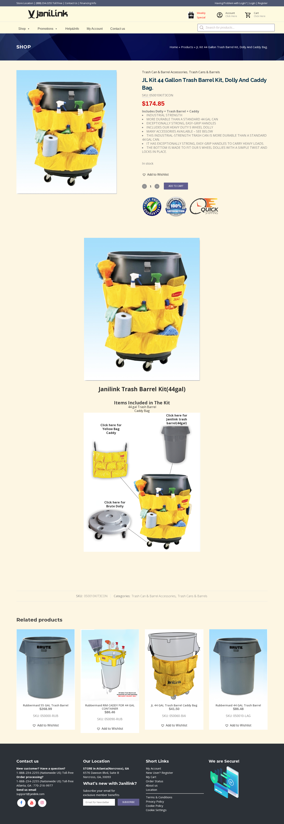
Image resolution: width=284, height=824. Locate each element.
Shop (22, 28)
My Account (95, 28)
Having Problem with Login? (231, 3)
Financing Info (88, 3)
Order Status (154, 781)
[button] (155, 174)
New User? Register (159, 773)
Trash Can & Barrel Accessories (164, 72)
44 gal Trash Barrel (142, 407)
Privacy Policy (155, 801)
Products (187, 47)
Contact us (117, 28)
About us (152, 785)
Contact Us (71, 3)
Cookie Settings (156, 810)
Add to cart (175, 186)
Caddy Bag (142, 411)
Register (263, 3)
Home (174, 47)
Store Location (24, 3)
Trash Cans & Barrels (204, 72)
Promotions (45, 28)
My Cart (151, 777)
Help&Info (72, 28)
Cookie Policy (154, 806)
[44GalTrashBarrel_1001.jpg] (66, 132)
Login (252, 3)
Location (151, 790)
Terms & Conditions (159, 797)
